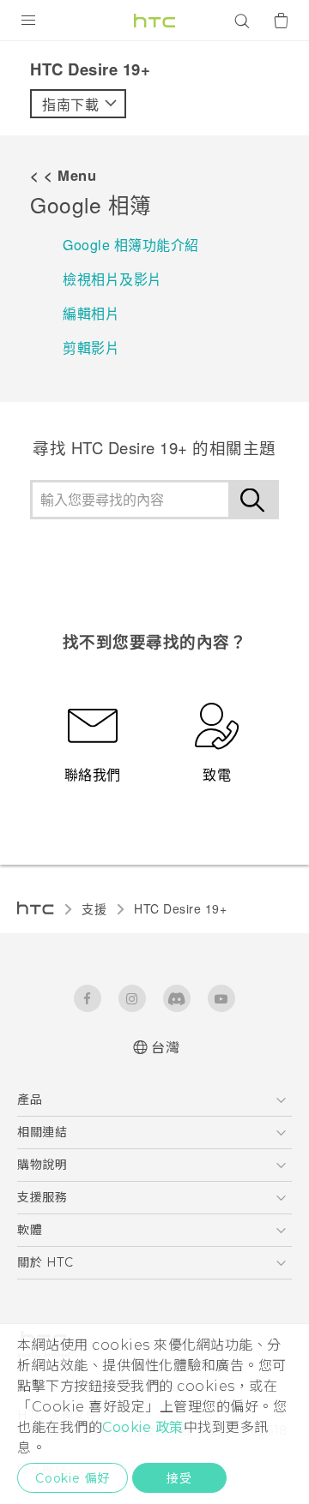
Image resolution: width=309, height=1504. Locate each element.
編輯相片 (91, 313)
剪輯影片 (91, 347)
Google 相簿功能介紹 (131, 245)
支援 (94, 908)
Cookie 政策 (143, 1427)
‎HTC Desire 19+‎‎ (180, 908)
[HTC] (154, 20)
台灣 (165, 1048)
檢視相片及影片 (112, 279)
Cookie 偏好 (72, 1478)
